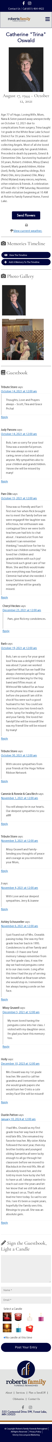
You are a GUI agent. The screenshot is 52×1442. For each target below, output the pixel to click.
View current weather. (27, 231)
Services (20, 1392)
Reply (4, 417)
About (9, 1392)
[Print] (26, 225)
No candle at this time (18, 1337)
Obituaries (18, 1399)
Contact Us (34, 1399)
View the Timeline (18, 255)
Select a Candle (13, 1308)
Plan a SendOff (37, 1392)
